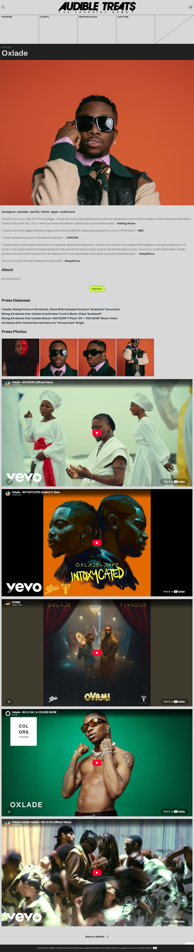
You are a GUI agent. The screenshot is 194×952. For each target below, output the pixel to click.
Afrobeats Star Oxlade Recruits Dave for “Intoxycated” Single (43, 322)
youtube (22, 211)
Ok (155, 948)
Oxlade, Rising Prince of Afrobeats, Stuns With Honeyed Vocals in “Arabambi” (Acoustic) (61, 309)
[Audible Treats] (97, 7)
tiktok (45, 211)
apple (54, 211)
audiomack (67, 211)
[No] (190, 948)
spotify (34, 211)
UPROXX (72, 237)
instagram (9, 211)
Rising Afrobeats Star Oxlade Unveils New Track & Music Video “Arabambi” (52, 313)
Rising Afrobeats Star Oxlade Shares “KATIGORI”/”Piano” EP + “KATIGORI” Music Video (60, 318)
